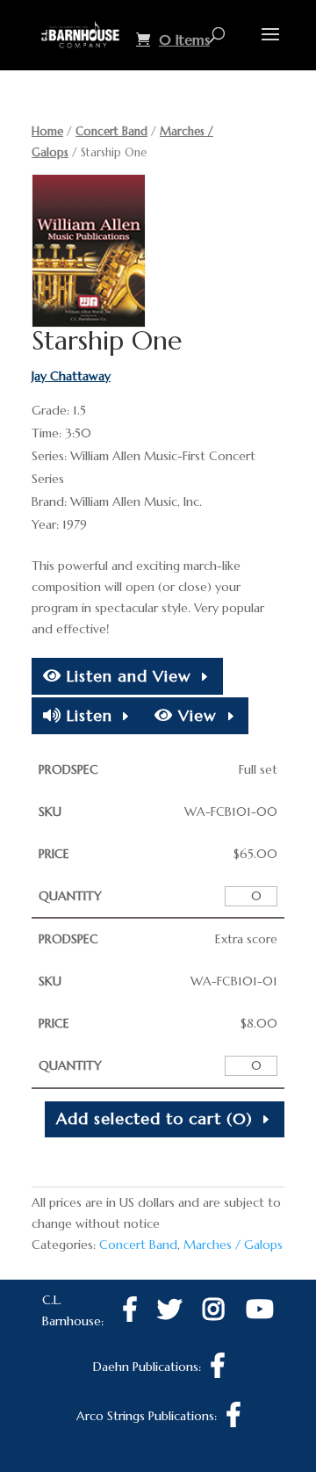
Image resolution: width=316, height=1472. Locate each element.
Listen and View (126, 676)
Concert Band (111, 131)
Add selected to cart (154, 1118)
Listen (86, 715)
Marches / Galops (233, 1244)
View (195, 715)
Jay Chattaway (71, 376)
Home (47, 131)
